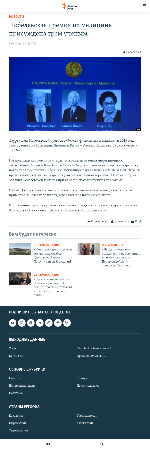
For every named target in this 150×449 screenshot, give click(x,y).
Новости (16, 17)
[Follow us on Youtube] (12, 323)
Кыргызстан (17, 423)
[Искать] (102, 444)
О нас (13, 348)
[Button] (131, 52)
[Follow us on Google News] (58, 323)
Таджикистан (18, 430)
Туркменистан (87, 415)
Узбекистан (85, 423)
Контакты (16, 356)
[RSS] (67, 323)
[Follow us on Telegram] (40, 323)
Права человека (112, 245)
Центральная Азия (46, 245)
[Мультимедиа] (48, 444)
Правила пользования (92, 356)
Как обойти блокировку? (94, 348)
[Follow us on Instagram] (21, 323)
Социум (82, 378)
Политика (16, 393)
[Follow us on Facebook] (31, 323)
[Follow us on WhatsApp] (49, 323)
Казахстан (16, 415)
